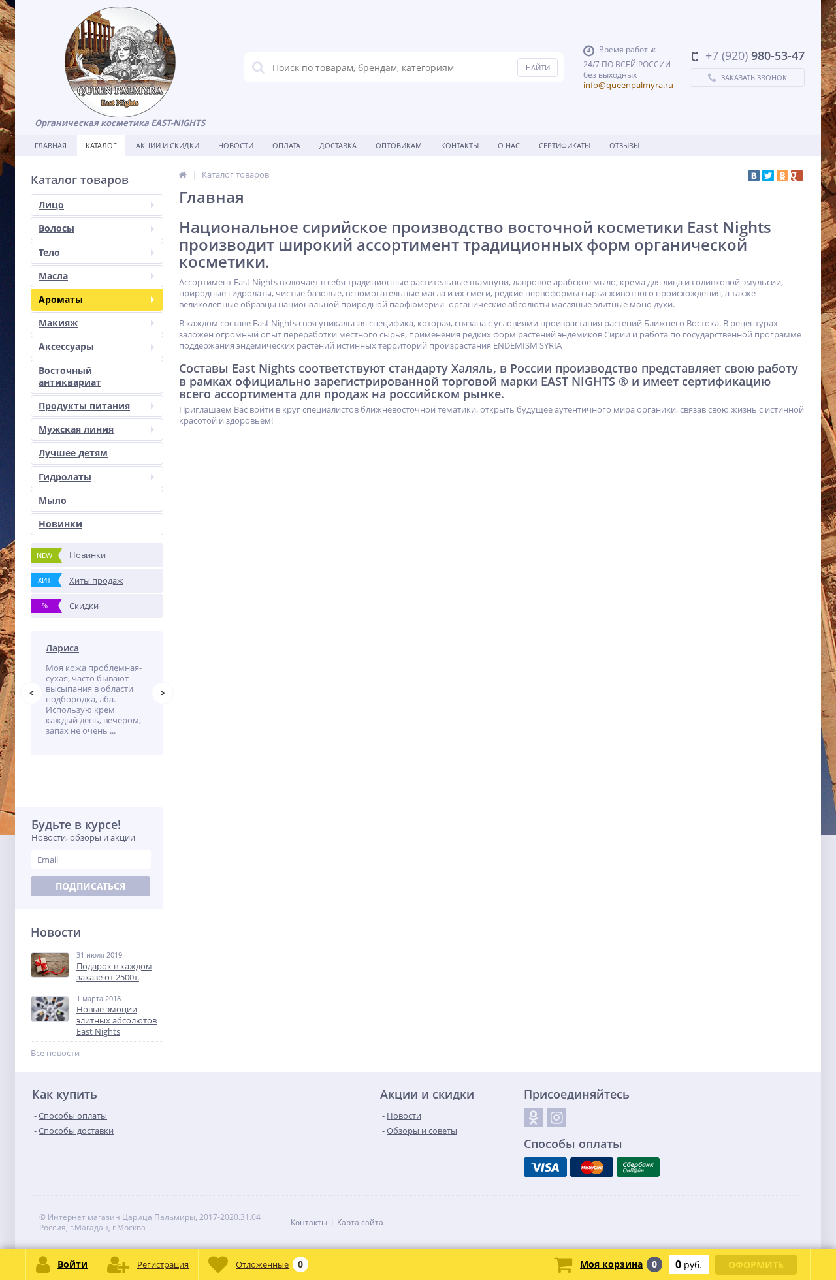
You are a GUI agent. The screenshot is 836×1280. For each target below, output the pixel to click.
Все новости (55, 1053)
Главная (51, 145)
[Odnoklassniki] (533, 1117)
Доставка (338, 145)
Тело (49, 252)
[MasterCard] (591, 1167)
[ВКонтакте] (754, 175)
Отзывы (624, 145)
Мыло (53, 500)
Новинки (60, 524)
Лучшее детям (73, 452)
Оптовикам (399, 145)
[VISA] (545, 1167)
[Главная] (183, 174)
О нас (509, 145)
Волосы (56, 228)
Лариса (62, 648)
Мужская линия (76, 429)
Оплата (286, 145)
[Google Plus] (797, 175)
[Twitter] (768, 175)
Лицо (51, 204)
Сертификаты (564, 145)
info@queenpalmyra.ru (628, 85)
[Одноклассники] (782, 175)
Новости (235, 145)
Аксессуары (66, 346)
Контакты (460, 145)
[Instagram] (556, 1117)
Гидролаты (65, 477)
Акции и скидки (167, 145)
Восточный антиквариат (70, 376)
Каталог (101, 145)
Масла (53, 276)
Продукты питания (84, 405)
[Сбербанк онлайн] (638, 1167)
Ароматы (61, 299)
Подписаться (90, 886)
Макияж (58, 323)
